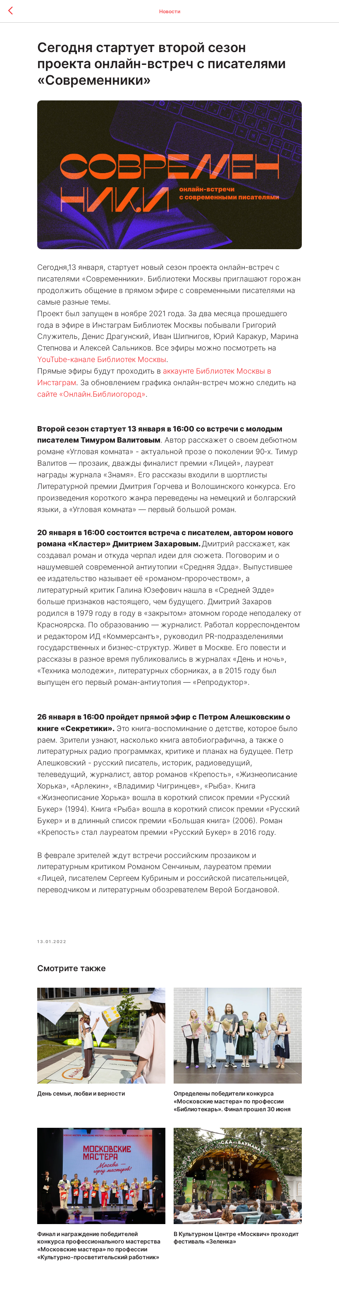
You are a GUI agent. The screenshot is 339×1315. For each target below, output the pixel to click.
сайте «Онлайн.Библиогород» (91, 394)
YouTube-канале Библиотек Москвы (101, 359)
